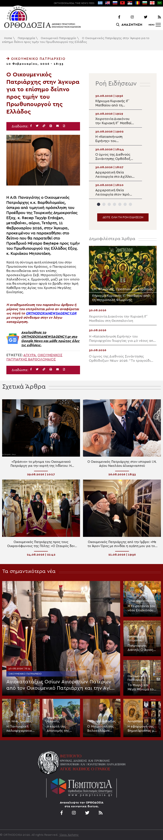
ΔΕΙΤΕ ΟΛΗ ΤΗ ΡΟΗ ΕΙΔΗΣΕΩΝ (123, 217)
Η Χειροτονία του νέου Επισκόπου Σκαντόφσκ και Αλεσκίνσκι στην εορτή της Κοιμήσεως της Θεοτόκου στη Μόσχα (141, 608)
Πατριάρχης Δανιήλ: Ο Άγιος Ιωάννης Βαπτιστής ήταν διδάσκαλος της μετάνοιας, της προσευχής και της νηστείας (140, 648)
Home (8, 38)
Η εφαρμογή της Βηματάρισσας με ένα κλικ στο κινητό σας (142, 729)
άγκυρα (29, 355)
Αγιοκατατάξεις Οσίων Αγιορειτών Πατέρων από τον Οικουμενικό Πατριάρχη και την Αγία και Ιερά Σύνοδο (60, 685)
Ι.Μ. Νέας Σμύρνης (19, 721)
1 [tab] (98, 204)
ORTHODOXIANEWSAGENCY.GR (51, 313)
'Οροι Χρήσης (69, 834)
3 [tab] (109, 204)
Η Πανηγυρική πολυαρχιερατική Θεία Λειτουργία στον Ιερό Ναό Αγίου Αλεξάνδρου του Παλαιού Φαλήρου (20, 729)
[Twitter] (141, 17)
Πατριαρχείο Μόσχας (142, 600)
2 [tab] (103, 204)
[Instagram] (127, 17)
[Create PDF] (64, 126)
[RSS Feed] (154, 17)
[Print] (50, 126)
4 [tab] (114, 204)
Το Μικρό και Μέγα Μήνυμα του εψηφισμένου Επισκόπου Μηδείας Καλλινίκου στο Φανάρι (141, 687)
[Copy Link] (44, 126)
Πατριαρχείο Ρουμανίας (136, 638)
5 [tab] (119, 204)
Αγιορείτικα (135, 721)
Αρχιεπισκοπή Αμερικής (56, 719)
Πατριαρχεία (26, 38)
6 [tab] (125, 204)
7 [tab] (130, 204)
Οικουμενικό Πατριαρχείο (58, 38)
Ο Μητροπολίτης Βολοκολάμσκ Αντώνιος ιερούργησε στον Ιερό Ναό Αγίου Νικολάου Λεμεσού (100, 729)
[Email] (57, 126)
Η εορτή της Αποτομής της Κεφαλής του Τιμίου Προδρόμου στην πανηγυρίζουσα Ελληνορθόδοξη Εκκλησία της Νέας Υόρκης (60, 729)
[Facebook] (113, 17)
